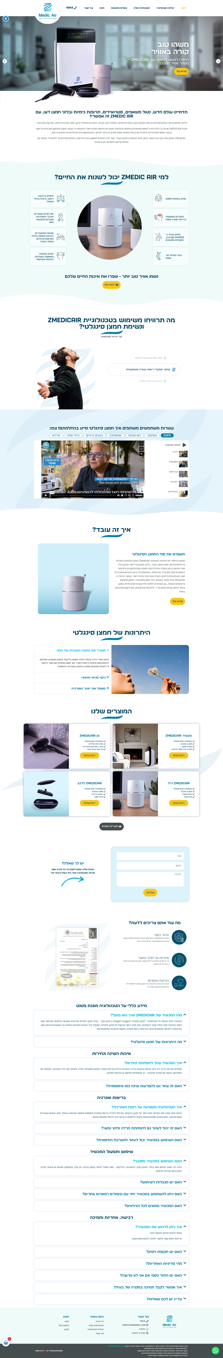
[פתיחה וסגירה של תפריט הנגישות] (6, 19)
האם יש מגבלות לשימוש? (161, 1182)
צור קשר (88, 8)
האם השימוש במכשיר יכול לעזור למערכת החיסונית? (139, 1140)
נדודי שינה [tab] (73, 435)
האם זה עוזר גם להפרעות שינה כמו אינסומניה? (144, 1086)
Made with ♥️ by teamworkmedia (49, 1351)
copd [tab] (167, 435)
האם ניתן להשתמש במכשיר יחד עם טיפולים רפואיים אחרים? (132, 1194)
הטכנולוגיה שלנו (142, 8)
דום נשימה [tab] (134, 435)
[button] (218, 61)
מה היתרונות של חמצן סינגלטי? (156, 1042)
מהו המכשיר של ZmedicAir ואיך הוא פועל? (146, 1015)
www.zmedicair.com (116, 1346)
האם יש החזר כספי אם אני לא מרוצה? (151, 1275)
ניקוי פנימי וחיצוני (93, 677)
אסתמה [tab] (152, 435)
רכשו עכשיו (178, 755)
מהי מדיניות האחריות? (164, 1264)
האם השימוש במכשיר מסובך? (157, 1161)
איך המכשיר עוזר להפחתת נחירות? (153, 1063)
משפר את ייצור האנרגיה (88, 688)
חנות (101, 8)
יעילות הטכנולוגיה (165, 8)
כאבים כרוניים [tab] (94, 435)
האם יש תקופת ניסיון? (164, 1252)
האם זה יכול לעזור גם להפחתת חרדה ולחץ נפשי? (141, 1128)
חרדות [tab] (56, 435)
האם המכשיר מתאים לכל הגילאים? (153, 1206)
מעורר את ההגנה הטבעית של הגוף (81, 650)
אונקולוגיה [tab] (115, 435)
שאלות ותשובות (119, 8)
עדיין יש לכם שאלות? (164, 1299)
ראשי (183, 8)
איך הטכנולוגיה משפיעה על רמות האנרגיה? (146, 1107)
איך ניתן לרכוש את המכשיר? (158, 1227)
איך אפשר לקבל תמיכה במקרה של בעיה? (148, 1287)
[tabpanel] (111, 469)
